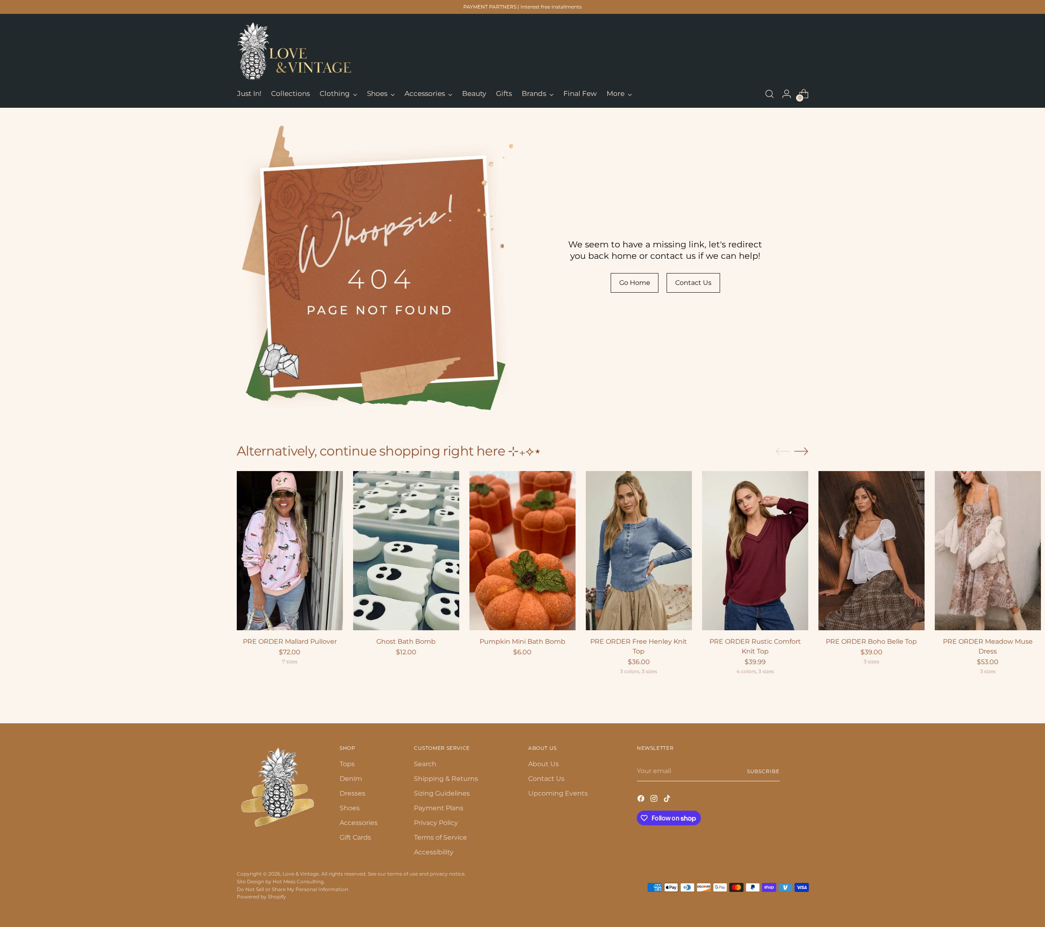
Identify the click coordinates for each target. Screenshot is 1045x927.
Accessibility (434, 852)
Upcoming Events (558, 793)
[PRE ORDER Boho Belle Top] (871, 550)
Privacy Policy (436, 823)
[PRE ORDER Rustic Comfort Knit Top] (755, 550)
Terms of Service (440, 837)
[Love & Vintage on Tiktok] (668, 799)
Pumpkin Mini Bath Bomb (522, 641)
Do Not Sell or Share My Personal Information (292, 889)
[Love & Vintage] (294, 51)
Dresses (352, 793)
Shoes (350, 808)
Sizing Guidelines (442, 793)
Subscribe (763, 771)
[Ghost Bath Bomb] (406, 550)
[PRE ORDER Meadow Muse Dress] (988, 550)
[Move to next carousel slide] (801, 451)
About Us (543, 764)
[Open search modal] (769, 94)
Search (425, 764)
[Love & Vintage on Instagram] (655, 799)
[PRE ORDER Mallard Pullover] (290, 550)
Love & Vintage (300, 874)
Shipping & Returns (446, 779)
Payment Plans (438, 808)
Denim (351, 779)
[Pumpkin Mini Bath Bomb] (522, 550)
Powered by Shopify (261, 897)
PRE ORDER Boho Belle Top (871, 641)
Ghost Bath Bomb (406, 641)
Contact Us (546, 779)
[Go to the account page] (786, 94)
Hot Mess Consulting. (299, 881)
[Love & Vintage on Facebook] (642, 799)
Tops (347, 764)
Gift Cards (355, 837)
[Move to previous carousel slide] (782, 451)
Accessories (359, 823)
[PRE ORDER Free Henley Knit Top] (639, 550)
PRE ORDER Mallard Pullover (290, 641)
